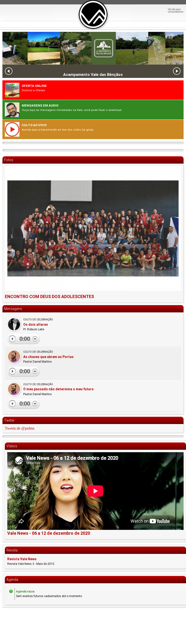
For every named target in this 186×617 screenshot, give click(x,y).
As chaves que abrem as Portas (48, 357)
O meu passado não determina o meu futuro (58, 389)
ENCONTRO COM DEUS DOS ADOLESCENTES (49, 296)
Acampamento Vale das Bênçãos (93, 75)
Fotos (8, 160)
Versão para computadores (176, 10)
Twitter (9, 420)
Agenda (12, 580)
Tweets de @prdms (19, 428)
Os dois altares (35, 324)
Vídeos (12, 446)
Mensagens (13, 309)
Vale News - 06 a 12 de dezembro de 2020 (48, 533)
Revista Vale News (22, 559)
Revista (12, 550)
